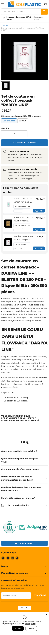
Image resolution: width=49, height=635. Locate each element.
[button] (15, 211)
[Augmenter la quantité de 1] (24, 133)
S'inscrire (40, 595)
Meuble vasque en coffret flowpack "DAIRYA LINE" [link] (23, 238)
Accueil (4, 26)
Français (23, 608)
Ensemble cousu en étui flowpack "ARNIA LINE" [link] (23, 219)
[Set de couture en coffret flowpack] (5, 86)
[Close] (46, 614)
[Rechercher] (44, 12)
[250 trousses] (9, 123)
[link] (8, 204)
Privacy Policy (30, 624)
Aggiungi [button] (38, 210)
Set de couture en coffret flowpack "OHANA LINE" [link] (22, 200)
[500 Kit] (22, 123)
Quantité (5, 128)
